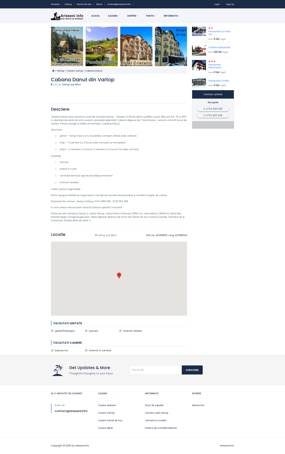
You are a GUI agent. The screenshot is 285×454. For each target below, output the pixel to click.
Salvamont (198, 405)
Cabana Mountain (219, 47)
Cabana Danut (93, 70)
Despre (131, 15)
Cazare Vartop (74, 70)
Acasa (95, 15)
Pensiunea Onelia (218, 80)
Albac (99, 4)
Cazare (113, 15)
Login (217, 4)
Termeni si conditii (155, 420)
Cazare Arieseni (107, 405)
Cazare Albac (105, 428)
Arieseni (55, 4)
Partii (150, 15)
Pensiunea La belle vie (219, 33)
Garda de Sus (84, 4)
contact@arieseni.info (119, 4)
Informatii (171, 15)
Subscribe (192, 370)
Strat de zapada (154, 405)
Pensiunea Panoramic (215, 66)
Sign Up (230, 4)
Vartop (68, 4)
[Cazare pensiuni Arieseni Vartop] (53, 70)
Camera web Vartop (156, 412)
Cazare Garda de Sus (110, 420)
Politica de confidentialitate (161, 428)
